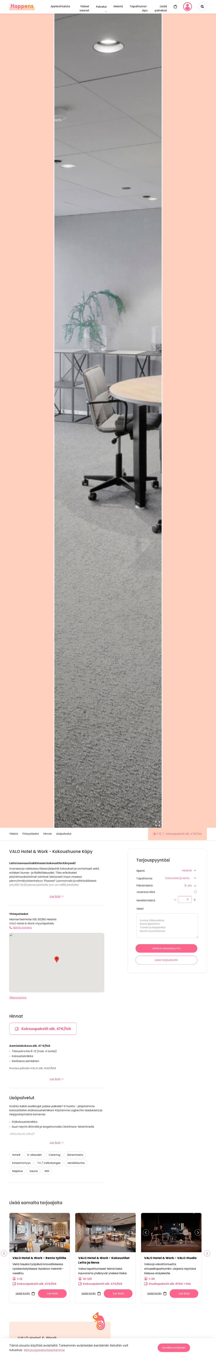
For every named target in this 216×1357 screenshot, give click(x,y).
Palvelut (101, 7)
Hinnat (47, 834)
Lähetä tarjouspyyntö (166, 948)
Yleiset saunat (84, 8)
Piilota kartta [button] (17, 998)
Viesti (139, 909)
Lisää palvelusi (161, 8)
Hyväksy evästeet (174, 1348)
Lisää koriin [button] (23, 1293)
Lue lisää (55, 896)
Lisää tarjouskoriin (166, 960)
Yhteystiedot (30, 834)
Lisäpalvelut (64, 834)
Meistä (118, 6)
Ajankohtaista (60, 6)
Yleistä (13, 834)
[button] (57, 959)
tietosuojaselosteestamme (44, 1350)
